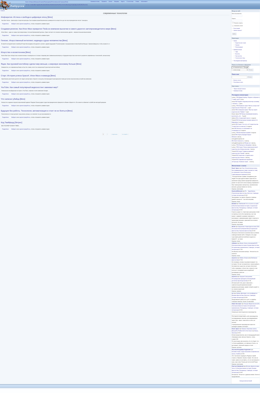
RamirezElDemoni (237, 191)
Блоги (110, 1)
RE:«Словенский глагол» (243, 118)
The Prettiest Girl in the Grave (244, 331)
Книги (235, 41)
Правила (104, 1)
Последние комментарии (240, 95)
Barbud (234, 203)
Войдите (13, 23)
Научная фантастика (245, 230)
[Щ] (75, 4)
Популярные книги (238, 82)
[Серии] (41, 2)
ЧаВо (236, 51)
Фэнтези (249, 193)
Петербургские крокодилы (239, 278)
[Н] (54, 4)
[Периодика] (47, 2)
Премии (237, 45)
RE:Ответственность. (238, 141)
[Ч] (71, 4)
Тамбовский (242, 203)
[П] (57, 4)
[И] (45, 4)
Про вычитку (238, 56)
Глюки (137, 1)
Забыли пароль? (237, 30)
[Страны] (62, 2)
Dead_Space (235, 168)
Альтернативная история (242, 206)
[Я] (81, 4)
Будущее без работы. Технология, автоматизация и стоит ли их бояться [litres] (36, 111)
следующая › (114, 134)
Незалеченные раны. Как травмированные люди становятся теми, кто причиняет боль (245, 170)
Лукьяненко (241, 226)
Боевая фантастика (253, 245)
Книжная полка (95, 1)
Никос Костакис (236, 304)
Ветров (248, 366)
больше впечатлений (246, 381)
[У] (64, 4)
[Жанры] (36, 2)
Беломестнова (236, 351)
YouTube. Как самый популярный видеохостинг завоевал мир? (29, 87)
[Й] (47, 4)
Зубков (238, 293)
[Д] (38, 4)
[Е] (39, 4)
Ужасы (256, 331)
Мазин (242, 243)
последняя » (125, 134)
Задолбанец (251, 191)
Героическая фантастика (239, 193)
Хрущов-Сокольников (246, 276)
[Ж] (41, 4)
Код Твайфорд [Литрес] (11, 122)
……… (246, 272)
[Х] (68, 4)
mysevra (234, 258)
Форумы (116, 1)
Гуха (243, 168)
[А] (31, 4)
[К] (48, 4)
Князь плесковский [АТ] (250, 243)
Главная (3, 10)
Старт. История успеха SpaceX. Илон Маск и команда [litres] (28, 76)
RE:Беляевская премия (243, 132)
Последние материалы (240, 60)
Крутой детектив (242, 280)
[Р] (59, 4)
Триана (244, 329)
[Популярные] (55, 2)
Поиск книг (235, 74)
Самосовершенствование (239, 174)
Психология (247, 172)
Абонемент (144, 1)
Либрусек (17, 6)
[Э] (77, 4)
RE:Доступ (247, 143)
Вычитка (237, 53)
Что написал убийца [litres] (13, 99)
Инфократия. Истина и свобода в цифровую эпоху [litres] (27, 17)
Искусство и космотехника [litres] (16, 52)
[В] (34, 4)
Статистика (130, 1)
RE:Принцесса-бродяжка (244, 145)
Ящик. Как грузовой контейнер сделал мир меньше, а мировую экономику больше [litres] (41, 64)
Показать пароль (238, 23)
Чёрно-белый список (240, 88)
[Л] (50, 4)
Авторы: (27, 4)
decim (233, 226)
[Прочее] (85, 4)
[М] (52, 4)
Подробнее (5, 23)
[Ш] (73, 4)
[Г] (36, 4)
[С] (61, 4)
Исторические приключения (240, 247)
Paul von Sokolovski (237, 366)
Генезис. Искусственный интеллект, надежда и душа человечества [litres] (34, 40)
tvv (233, 293)
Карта (123, 1)
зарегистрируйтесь (24, 23)
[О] (56, 4)
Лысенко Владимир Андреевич (241, 349)
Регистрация (236, 28)
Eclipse (246, 258)
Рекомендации (239, 47)
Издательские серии (240, 42)
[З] (43, 4)
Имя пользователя (236, 13)
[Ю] (79, 4)
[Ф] (66, 4)
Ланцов (246, 304)
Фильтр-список (237, 80)
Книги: (27, 2)
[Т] (63, 4)
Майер (242, 258)
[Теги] (66, 2)
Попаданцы (242, 208)
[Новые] (31, 2)
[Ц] (70, 4)
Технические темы (240, 58)
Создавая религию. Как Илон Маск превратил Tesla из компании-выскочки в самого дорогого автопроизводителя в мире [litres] (58, 29)
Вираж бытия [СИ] (254, 304)
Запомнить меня (238, 25)
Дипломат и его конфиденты (249, 293)
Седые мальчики (245, 351)
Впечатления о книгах (239, 165)
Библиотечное (238, 49)
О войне (238, 354)
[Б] (33, 4)
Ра (246, 191)
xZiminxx (234, 243)
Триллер (234, 333)
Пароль (234, 18)
